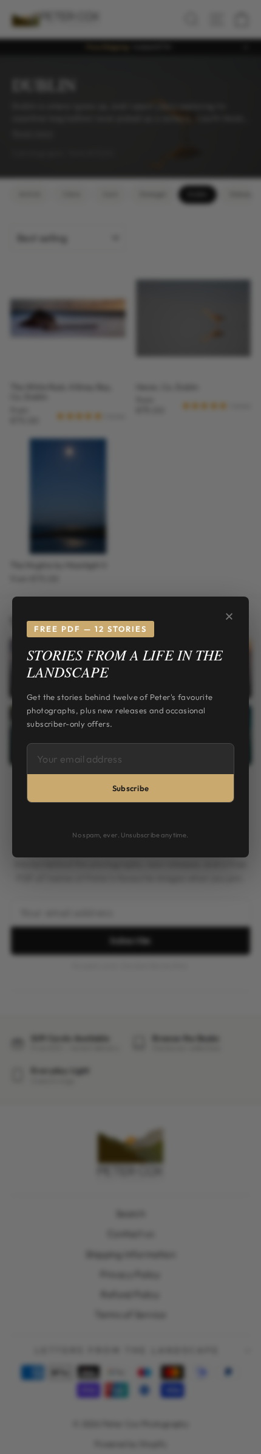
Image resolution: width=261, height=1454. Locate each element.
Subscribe (130, 788)
